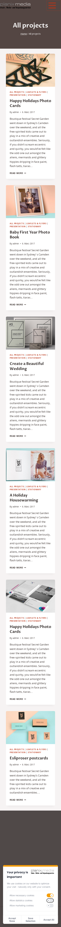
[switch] (50, 895)
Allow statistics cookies (21, 900)
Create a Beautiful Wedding (27, 366)
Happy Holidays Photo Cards (30, 103)
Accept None (12, 919)
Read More (18, 173)
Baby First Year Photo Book (30, 235)
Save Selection (30, 919)
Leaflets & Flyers (36, 92)
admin (16, 112)
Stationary (34, 95)
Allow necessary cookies (22, 895)
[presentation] (30, 70)
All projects (17, 92)
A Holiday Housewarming (24, 498)
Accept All (48, 919)
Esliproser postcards (29, 758)
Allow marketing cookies (22, 905)
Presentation (17, 95)
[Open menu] (53, 5)
